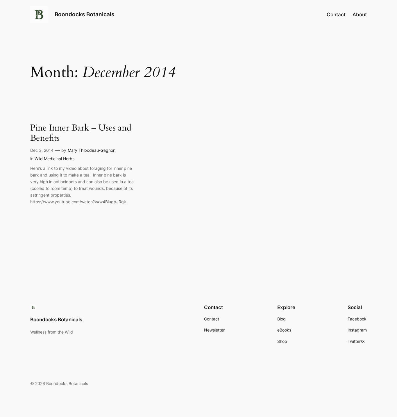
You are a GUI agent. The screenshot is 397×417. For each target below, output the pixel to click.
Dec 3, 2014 (41, 150)
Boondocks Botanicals (84, 14)
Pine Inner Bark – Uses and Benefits (80, 133)
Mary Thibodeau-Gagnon (91, 150)
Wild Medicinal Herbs (54, 158)
